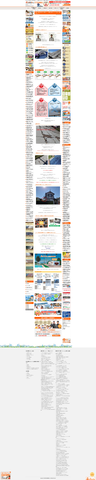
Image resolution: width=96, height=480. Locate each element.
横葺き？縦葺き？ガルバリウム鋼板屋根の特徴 (66, 138)
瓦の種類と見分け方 (29, 156)
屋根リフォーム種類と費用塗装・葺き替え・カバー (66, 162)
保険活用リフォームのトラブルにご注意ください (66, 248)
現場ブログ (38, 10)
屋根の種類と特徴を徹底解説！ (29, 74)
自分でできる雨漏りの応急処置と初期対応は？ (66, 214)
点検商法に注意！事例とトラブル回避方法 (46, 361)
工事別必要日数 (65, 187)
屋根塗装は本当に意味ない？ (28, 80)
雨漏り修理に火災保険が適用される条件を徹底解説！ (62, 475)
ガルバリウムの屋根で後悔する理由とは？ (29, 186)
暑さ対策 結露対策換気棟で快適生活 (29, 147)
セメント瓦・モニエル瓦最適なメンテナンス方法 (29, 115)
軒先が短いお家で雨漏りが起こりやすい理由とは (29, 158)
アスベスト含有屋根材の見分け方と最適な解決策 (29, 160)
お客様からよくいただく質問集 (60, 360)
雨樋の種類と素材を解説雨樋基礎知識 (29, 214)
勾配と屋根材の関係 (29, 150)
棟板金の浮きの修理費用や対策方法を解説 (29, 86)
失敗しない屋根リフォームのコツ (66, 149)
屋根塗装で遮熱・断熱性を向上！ (60, 415)
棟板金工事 (67, 67)
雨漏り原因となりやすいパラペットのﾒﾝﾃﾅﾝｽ (29, 104)
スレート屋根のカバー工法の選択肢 (66, 164)
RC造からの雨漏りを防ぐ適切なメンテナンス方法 (29, 201)
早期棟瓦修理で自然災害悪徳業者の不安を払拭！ (29, 119)
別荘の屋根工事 (65, 278)
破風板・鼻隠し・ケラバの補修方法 (60, 392)
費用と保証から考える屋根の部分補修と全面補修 (47, 387)
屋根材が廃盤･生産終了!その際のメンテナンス (29, 177)
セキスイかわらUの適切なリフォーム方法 (61, 361)
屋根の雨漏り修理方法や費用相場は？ (29, 199)
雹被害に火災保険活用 (59, 473)
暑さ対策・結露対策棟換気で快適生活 (60, 413)
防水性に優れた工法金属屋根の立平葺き (29, 127)
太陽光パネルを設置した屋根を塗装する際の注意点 (47, 407)
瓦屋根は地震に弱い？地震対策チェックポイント (66, 203)
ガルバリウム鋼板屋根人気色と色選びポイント (66, 134)
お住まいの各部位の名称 (29, 76)
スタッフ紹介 (28, 285)
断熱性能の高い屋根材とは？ (28, 209)
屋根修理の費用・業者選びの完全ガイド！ (29, 78)
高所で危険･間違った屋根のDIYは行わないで (61, 428)
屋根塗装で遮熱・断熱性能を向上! (66, 212)
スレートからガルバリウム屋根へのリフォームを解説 (66, 126)
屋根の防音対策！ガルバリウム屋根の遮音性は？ (66, 142)
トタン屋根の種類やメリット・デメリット (66, 170)
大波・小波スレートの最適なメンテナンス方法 (29, 121)
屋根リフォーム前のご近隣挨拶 (45, 360)
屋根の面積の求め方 (29, 133)
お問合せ (27, 291)
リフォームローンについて (44, 385)
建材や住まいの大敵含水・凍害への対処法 (29, 149)
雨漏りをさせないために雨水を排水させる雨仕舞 (29, 152)
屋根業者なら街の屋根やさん (30, 375)
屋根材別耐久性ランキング (28, 171)
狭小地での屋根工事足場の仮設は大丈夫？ (66, 184)
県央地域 (27, 306)
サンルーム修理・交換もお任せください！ (66, 263)
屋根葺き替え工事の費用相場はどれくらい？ (66, 152)
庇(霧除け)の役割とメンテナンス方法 (29, 123)
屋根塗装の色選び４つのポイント (65, 208)
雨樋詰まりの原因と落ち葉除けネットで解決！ (66, 271)
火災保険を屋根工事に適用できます (45, 370)
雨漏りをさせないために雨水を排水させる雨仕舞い (62, 464)
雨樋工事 (67, 57)
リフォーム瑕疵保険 (29, 357)
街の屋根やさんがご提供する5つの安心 (33, 8)
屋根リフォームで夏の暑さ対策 (45, 372)
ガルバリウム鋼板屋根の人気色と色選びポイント (62, 377)
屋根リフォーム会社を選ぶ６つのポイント (66, 189)
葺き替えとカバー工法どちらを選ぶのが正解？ (66, 158)
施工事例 (28, 364)
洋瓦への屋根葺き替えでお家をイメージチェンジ (29, 179)
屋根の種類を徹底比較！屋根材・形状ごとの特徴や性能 (62, 380)
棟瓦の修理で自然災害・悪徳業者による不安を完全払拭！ (63, 403)
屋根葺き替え (68, 47)
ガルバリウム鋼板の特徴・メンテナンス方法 (61, 425)
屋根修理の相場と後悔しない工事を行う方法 (66, 150)
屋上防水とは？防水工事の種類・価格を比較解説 (29, 109)
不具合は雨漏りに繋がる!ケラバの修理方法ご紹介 (29, 92)
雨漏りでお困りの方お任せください (45, 358)
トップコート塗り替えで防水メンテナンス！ (29, 218)
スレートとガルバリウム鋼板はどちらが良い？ (66, 124)
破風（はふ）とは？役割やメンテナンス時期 (29, 220)
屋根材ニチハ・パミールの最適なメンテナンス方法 (66, 178)
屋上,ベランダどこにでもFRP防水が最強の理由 (29, 106)
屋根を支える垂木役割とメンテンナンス (29, 197)
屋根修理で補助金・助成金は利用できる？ (66, 220)
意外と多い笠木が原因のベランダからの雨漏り (29, 94)
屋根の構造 (57, 405)
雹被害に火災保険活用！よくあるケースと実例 (66, 218)
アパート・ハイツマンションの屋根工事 (66, 277)
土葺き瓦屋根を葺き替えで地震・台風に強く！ (29, 117)
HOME (35, 10)
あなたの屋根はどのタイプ (59, 354)
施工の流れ (64, 185)
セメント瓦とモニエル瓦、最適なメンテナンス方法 (62, 389)
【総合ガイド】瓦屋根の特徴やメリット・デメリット (62, 379)
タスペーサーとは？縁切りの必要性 (29, 98)
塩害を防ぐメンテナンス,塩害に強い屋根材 (29, 173)
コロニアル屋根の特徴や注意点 (65, 168)
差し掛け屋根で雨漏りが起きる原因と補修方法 (61, 463)
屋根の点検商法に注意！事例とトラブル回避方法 (66, 240)
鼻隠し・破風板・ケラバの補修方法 (29, 90)
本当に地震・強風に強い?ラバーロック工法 (29, 132)
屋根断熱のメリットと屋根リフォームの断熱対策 (29, 212)
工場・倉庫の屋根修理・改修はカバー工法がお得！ (66, 265)
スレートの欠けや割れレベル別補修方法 (66, 166)
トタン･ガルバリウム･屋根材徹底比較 (29, 184)
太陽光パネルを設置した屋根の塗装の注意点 (66, 174)
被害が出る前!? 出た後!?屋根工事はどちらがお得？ (66, 235)
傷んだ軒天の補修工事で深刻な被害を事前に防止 (29, 96)
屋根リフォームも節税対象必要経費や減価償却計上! (66, 282)
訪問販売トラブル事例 (66, 238)
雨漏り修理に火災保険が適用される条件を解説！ (66, 216)
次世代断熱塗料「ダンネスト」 (65, 210)
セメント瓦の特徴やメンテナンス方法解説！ (29, 113)
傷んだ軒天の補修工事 (59, 435)
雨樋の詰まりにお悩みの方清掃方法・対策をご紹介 (66, 269)
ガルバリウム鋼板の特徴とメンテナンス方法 (29, 191)
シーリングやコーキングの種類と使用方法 (29, 125)
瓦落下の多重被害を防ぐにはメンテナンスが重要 (66, 195)
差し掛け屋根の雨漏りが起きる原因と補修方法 (29, 143)
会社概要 (27, 283)
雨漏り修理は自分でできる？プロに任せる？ (29, 82)
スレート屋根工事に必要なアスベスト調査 (61, 423)
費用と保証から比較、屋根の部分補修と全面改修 (66, 154)
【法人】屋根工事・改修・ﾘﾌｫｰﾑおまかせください (66, 280)
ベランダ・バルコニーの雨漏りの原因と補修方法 (29, 111)
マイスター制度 (28, 359)
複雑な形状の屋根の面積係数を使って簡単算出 (29, 135)
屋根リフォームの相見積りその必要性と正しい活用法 (66, 227)
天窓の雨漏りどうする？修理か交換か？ (29, 207)
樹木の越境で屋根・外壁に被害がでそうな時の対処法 (66, 246)
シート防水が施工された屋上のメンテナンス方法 (29, 102)
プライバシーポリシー (29, 289)
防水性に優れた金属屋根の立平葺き (60, 452)
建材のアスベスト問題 (59, 424)
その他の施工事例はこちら (58, 291)
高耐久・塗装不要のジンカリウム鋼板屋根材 (29, 193)
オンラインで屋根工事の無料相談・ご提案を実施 (66, 225)
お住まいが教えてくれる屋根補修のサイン (66, 156)
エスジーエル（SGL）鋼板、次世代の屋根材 (61, 451)
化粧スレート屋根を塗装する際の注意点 (66, 176)
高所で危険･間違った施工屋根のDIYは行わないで (29, 195)
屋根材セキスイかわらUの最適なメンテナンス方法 (66, 180)
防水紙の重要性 (28, 163)
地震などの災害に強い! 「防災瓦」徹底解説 (66, 204)
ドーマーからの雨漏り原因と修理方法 (29, 205)
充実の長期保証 (28, 358)
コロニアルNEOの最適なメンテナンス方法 (66, 182)
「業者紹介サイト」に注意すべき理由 (66, 250)
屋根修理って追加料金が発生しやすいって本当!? (66, 244)
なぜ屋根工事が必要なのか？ (66, 147)
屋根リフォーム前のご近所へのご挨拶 (66, 229)
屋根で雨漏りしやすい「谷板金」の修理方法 (29, 154)
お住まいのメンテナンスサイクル (60, 438)
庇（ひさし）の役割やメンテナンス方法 (29, 203)
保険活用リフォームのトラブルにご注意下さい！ (62, 454)
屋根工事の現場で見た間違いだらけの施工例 (66, 206)
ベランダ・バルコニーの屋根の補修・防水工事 (46, 371)
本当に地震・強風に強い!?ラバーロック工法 (61, 461)
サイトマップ (28, 293)
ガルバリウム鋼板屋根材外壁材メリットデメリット (66, 140)
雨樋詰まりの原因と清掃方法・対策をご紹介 (46, 402)
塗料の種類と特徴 (66, 290)
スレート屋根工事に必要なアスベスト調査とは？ (29, 216)
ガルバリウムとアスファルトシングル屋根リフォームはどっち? (29, 182)
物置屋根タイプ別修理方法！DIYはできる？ (66, 261)
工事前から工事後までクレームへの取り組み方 (66, 231)
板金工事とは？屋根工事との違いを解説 (29, 84)
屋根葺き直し (68, 64)
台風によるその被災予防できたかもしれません (66, 193)
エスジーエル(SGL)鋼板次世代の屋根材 (29, 188)
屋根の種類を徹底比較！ (65, 160)
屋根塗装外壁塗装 (67, 71)
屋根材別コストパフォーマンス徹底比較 (29, 169)
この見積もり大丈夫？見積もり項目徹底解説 (66, 233)
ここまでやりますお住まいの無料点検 (61, 8)
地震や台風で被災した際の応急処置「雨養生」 (29, 130)
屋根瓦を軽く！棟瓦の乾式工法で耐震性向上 (66, 201)
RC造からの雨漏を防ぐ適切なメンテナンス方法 (62, 427)
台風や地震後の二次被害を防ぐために (66, 199)
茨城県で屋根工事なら (29, 287)
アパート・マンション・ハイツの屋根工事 (46, 374)
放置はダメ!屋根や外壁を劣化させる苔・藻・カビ (29, 175)
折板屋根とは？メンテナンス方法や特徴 (66, 172)
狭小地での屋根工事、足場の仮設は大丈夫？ (61, 366)
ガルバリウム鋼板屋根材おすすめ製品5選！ (66, 136)
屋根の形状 (27, 137)
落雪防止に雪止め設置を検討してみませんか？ (46, 398)
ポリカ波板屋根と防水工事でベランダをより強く (66, 267)
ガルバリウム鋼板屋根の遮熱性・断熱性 (66, 132)
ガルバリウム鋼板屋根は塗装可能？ (66, 130)
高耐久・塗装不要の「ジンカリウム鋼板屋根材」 (62, 426)
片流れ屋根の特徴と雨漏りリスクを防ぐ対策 (29, 139)
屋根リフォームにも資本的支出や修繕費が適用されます (48, 386)
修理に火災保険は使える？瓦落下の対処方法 (66, 197)
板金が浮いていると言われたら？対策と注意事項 (66, 242)
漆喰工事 (67, 54)
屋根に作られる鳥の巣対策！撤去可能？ (66, 273)
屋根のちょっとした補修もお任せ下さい (46, 359)
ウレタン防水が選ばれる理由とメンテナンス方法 (29, 100)
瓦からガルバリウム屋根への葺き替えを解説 (66, 128)
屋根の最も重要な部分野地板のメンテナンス (29, 165)
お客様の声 (28, 365)
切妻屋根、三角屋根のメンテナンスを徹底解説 (29, 141)
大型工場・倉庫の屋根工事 (44, 373)
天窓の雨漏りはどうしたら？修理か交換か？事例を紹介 (62, 393)
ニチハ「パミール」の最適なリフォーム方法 (61, 362)
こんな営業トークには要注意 (66, 237)
